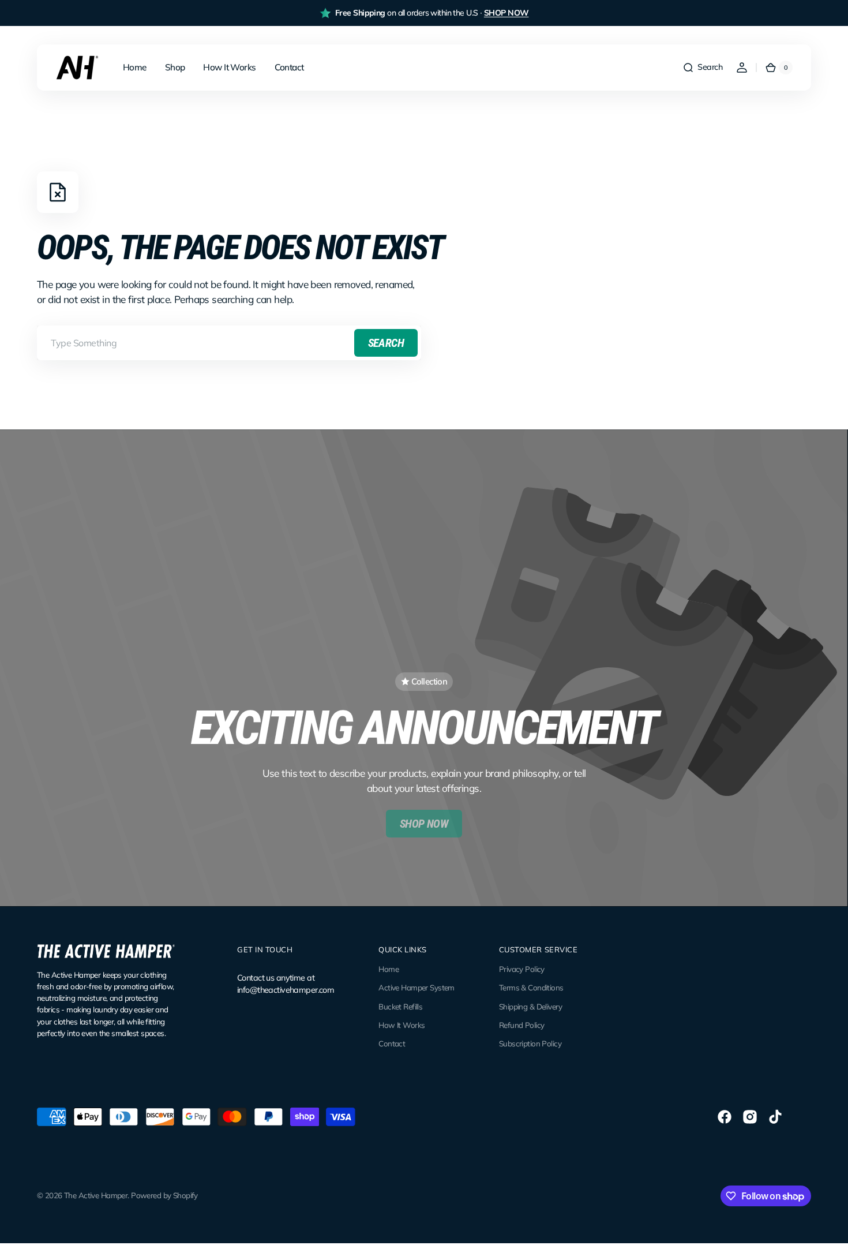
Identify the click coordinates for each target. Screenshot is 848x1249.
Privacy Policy (522, 969)
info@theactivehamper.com (285, 990)
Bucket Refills (400, 1006)
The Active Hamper (95, 1195)
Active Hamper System (416, 987)
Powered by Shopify (164, 1195)
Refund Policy (522, 1025)
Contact (391, 1043)
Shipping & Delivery (530, 1006)
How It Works (401, 1025)
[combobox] (229, 343)
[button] (702, 67)
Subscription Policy (530, 1043)
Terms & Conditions (531, 987)
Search (386, 343)
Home (388, 969)
